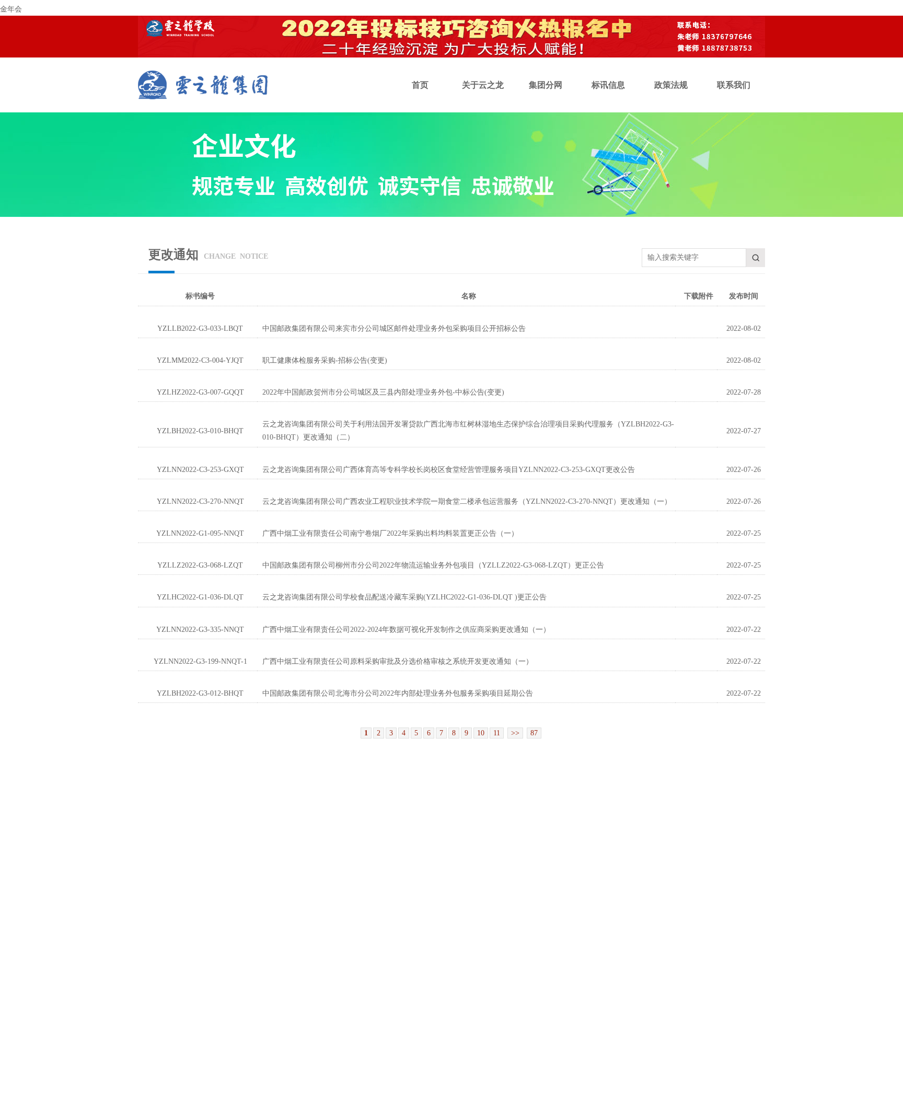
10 (480, 733)
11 (496, 733)
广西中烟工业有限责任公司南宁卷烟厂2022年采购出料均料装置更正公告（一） (390, 533)
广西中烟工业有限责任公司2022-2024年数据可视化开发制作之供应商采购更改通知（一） (406, 629)
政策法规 (671, 84)
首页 (420, 84)
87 (534, 733)
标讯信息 (608, 84)
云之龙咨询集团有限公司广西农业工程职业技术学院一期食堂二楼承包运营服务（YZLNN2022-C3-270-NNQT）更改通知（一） (467, 501)
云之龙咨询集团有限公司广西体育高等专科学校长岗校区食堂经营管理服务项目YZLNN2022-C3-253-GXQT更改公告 (448, 470)
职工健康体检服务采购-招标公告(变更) (324, 360)
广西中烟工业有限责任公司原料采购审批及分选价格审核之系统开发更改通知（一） (397, 661)
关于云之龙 (483, 84)
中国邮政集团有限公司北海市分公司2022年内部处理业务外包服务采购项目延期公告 (397, 693)
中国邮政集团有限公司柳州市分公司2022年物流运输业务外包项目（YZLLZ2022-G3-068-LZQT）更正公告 (433, 565)
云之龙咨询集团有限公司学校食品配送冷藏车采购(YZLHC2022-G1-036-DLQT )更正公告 (404, 597)
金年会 (11, 9)
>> (515, 733)
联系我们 (733, 84)
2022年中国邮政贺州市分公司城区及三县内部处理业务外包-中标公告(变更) (383, 392)
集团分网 (545, 84)
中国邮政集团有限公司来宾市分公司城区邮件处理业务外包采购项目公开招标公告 (394, 328)
